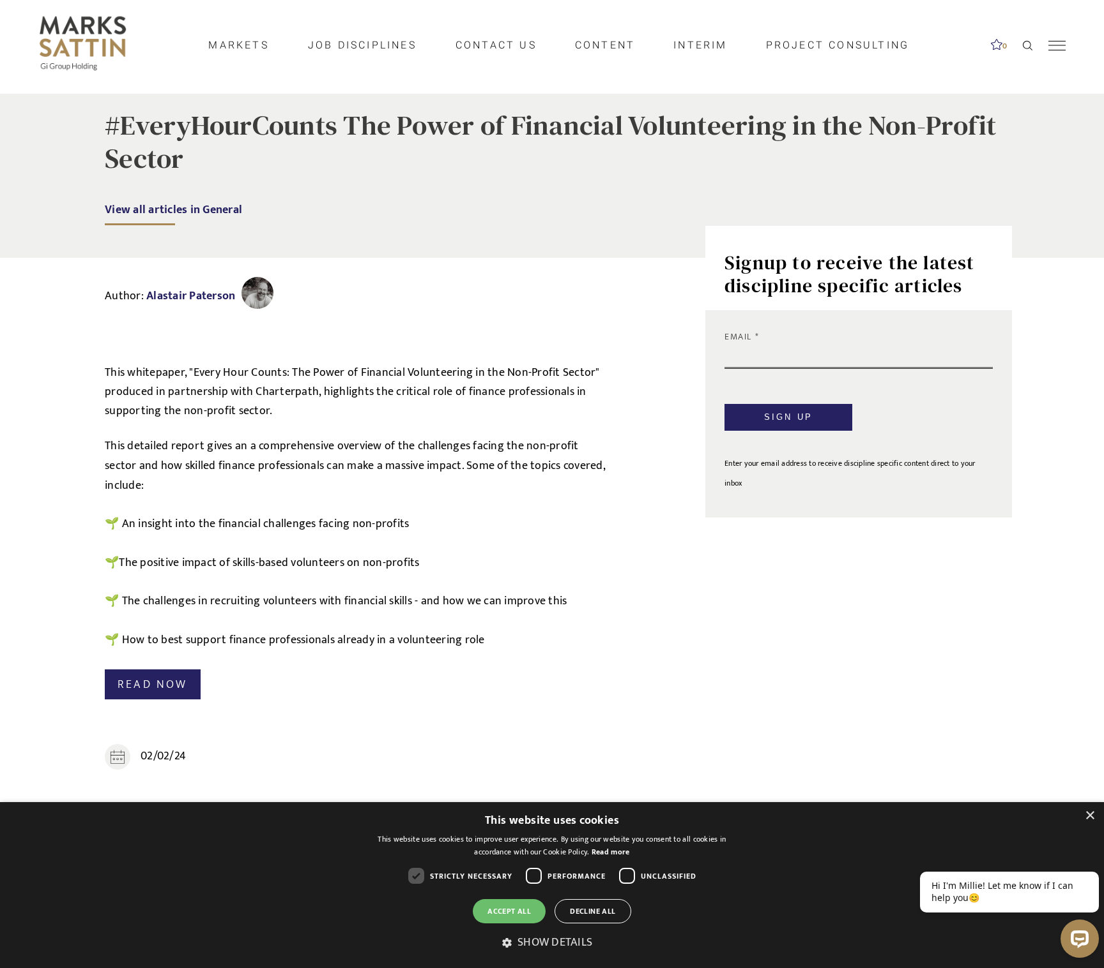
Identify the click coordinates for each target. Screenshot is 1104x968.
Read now (153, 684)
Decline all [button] (592, 911)
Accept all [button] (509, 911)
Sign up (788, 417)
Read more (611, 851)
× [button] (1089, 816)
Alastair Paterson (190, 296)
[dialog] (552, 885)
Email (739, 336)
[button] (552, 943)
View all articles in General (173, 209)
